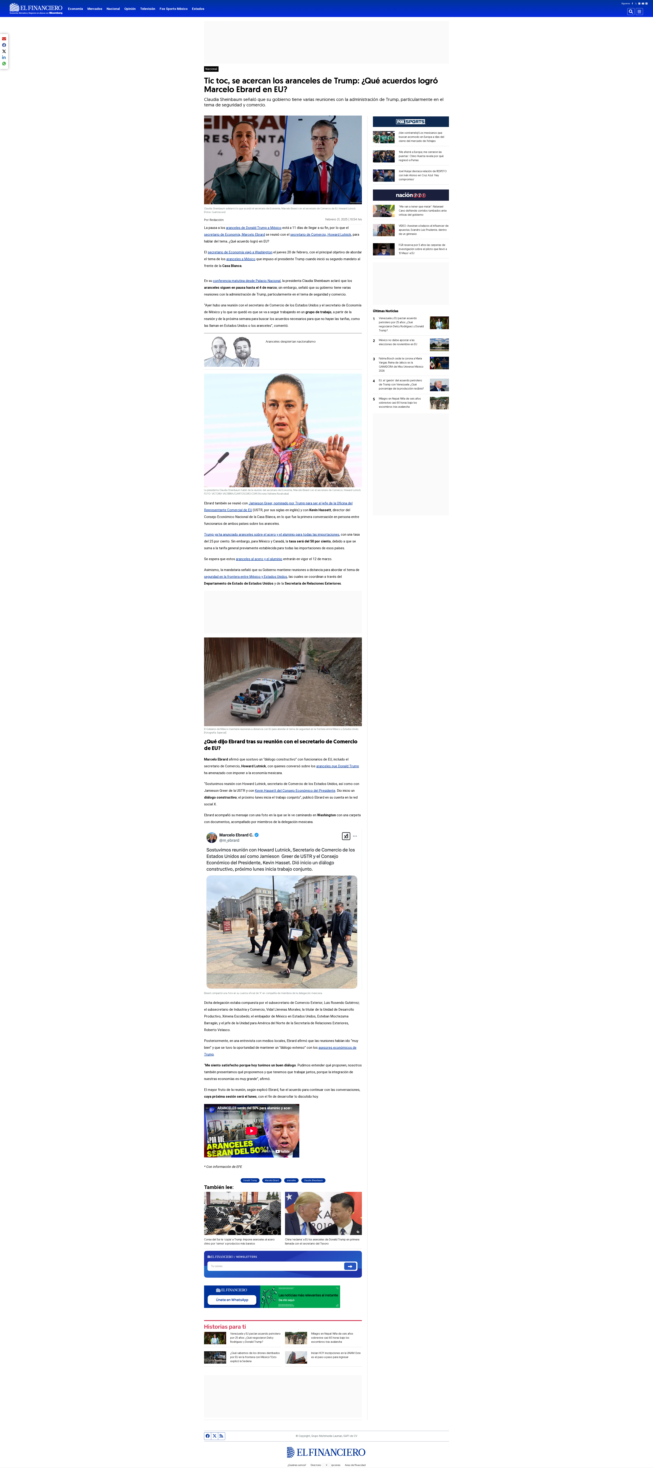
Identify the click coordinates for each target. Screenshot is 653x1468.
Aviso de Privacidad (355, 1465)
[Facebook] (633, 3)
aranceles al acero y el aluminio (259, 559)
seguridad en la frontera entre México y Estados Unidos (245, 577)
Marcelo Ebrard (272, 1180)
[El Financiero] (36, 8)
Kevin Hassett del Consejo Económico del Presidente (295, 791)
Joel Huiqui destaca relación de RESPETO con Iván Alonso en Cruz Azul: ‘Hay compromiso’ (423, 175)
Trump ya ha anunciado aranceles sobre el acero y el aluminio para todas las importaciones (271, 534)
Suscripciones (333, 1465)
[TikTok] (647, 3)
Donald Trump (250, 1180)
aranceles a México (240, 259)
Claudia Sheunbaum (313, 1180)
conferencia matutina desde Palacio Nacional (247, 281)
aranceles (291, 1180)
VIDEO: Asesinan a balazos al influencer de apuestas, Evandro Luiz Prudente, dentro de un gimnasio (424, 230)
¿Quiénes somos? (297, 1465)
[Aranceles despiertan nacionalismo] (231, 351)
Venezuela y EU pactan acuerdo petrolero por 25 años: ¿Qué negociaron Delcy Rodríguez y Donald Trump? (255, 1338)
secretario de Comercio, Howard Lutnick (320, 234)
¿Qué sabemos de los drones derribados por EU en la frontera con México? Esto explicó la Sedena (255, 1357)
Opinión (130, 9)
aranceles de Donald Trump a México (253, 228)
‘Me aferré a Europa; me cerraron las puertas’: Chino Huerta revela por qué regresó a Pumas (421, 156)
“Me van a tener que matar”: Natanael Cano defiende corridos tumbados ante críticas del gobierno (423, 210)
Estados (198, 9)
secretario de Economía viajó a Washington (240, 252)
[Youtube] (644, 3)
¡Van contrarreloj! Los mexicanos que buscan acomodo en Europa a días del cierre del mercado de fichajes (421, 137)
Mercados (94, 9)
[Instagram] (640, 3)
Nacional (113, 9)
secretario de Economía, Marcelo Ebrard (234, 234)
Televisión (147, 9)
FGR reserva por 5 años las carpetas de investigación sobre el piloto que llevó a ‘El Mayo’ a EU (423, 249)
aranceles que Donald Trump (337, 766)
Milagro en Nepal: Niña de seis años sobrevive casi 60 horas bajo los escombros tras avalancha (332, 1338)
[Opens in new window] (384, 137)
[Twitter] (636, 3)
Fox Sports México (174, 9)
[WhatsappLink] (272, 1296)
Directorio (316, 1465)
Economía (75, 9)
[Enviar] (350, 1266)
